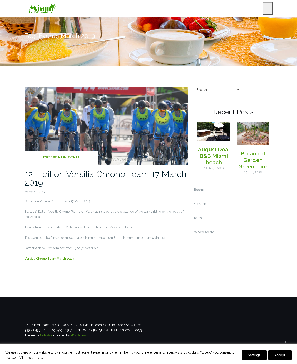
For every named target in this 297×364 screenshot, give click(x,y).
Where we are (204, 232)
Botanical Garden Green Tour (252, 160)
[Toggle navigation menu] (268, 8)
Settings (254, 355)
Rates (198, 218)
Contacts (200, 204)
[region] (148, 353)
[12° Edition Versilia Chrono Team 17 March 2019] (106, 125)
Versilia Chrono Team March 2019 (49, 258)
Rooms (199, 189)
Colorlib (46, 335)
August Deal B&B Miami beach (214, 156)
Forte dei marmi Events (61, 157)
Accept (280, 355)
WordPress (79, 335)
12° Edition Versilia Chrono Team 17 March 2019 (106, 178)
